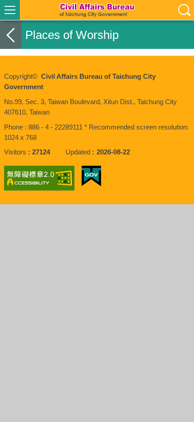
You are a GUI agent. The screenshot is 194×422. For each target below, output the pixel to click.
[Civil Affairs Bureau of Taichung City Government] (97, 10)
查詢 (184, 10)
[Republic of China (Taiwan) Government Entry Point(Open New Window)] (91, 176)
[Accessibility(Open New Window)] (39, 178)
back (11, 34)
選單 (10, 10)
